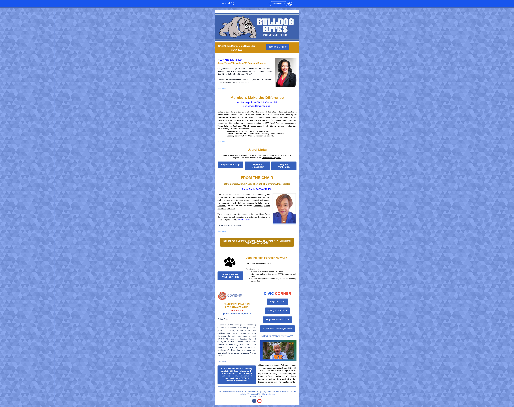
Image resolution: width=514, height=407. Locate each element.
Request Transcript (230, 164)
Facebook (258, 206)
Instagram (222, 208)
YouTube (231, 208)
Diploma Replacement (257, 165)
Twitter (267, 206)
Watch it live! (244, 220)
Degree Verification (284, 165)
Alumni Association (230, 194)
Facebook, (222, 206)
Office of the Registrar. (271, 158)
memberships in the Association (232, 120)
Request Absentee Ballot (277, 319)
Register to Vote (277, 301)
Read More (222, 88)
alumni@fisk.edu (257, 396)
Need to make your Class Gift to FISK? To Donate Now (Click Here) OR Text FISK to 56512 (257, 242)
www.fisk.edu (269, 394)
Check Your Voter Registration (277, 328)
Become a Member (277, 47)
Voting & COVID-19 (277, 310)
